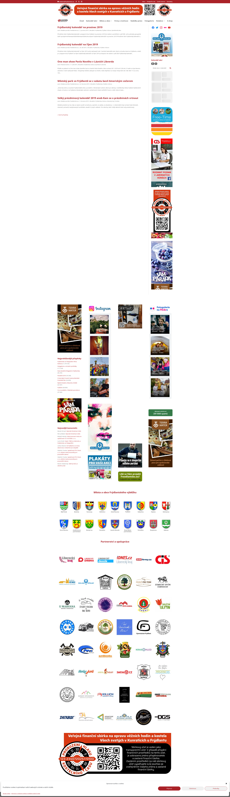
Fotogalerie (149, 21)
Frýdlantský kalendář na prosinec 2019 (80, 27)
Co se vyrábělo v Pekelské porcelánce (69, 390)
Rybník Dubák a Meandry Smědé (67, 383)
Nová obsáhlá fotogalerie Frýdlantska (69, 371)
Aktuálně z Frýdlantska (95, 30)
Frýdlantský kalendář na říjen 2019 (78, 44)
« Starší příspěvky (63, 115)
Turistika (117, 101)
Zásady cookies (6, 793)
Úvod (82, 21)
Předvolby (216, 788)
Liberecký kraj (110, 101)
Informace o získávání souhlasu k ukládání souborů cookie (25, 793)
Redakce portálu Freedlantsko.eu (70, 30)
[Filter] (152, 64)
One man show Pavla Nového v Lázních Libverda (86, 61)
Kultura (109, 30)
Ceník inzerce (161, 1)
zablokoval (160, 413)
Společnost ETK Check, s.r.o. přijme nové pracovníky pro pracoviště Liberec (69, 452)
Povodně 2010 (62, 375)
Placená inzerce (65, 64)
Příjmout (169, 788)
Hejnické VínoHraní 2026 (73, 431)
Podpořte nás (151, 1)
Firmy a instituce (121, 21)
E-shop (169, 21)
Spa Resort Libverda (100, 64)
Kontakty (169, 1)
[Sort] (156, 64)
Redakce (159, 21)
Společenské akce (116, 30)
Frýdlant (104, 30)
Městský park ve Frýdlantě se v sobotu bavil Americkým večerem (95, 81)
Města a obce (105, 21)
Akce (143, 1)
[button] (226, 783)
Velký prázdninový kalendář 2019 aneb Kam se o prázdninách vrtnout (98, 98)
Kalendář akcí (91, 21)
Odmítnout (192, 788)
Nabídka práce (136, 21)
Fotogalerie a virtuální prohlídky (67, 366)
